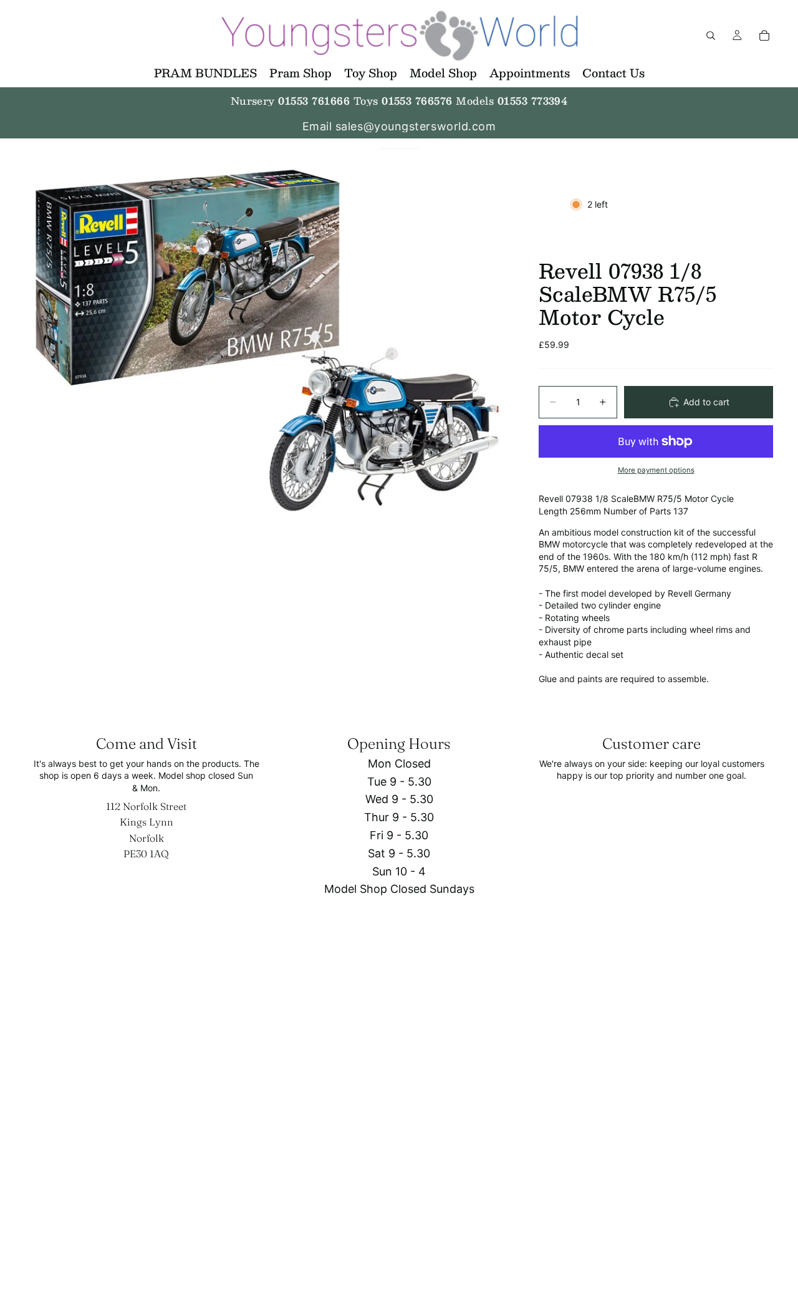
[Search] (710, 35)
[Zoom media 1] (267, 340)
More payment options (656, 470)
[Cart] (764, 35)
